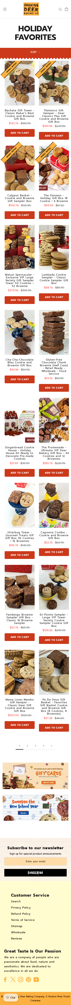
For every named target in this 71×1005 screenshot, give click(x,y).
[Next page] (51, 746)
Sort (34, 52)
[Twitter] (13, 979)
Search (16, 901)
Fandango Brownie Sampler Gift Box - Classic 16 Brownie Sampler (19, 619)
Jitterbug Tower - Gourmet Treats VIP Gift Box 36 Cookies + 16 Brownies (19, 537)
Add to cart (20, 133)
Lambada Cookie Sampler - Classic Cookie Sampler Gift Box (54, 279)
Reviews (16, 939)
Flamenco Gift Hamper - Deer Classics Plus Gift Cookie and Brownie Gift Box (54, 116)
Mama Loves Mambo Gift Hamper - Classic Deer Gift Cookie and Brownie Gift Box (19, 705)
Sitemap (17, 926)
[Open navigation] (5, 9)
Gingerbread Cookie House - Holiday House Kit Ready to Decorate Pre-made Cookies (19, 453)
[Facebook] (5, 979)
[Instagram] (20, 979)
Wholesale (18, 932)
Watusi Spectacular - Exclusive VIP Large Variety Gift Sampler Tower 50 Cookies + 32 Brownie (19, 280)
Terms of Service (23, 920)
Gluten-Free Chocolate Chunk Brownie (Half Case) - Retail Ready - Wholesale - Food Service (54, 367)
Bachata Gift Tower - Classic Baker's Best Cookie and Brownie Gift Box (19, 115)
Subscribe (35, 872)
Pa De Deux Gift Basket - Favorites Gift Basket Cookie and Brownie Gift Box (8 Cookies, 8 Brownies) (54, 707)
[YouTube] (36, 979)
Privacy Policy (21, 908)
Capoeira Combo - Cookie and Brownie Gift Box (54, 535)
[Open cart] (66, 9)
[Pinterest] (28, 979)
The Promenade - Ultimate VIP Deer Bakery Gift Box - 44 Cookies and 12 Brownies (54, 453)
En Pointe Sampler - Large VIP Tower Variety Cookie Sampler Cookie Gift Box (54, 620)
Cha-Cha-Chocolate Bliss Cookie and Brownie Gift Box (20, 362)
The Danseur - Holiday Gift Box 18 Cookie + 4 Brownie (54, 198)
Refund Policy (21, 914)
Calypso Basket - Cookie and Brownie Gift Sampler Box (19, 198)
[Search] (60, 9)
